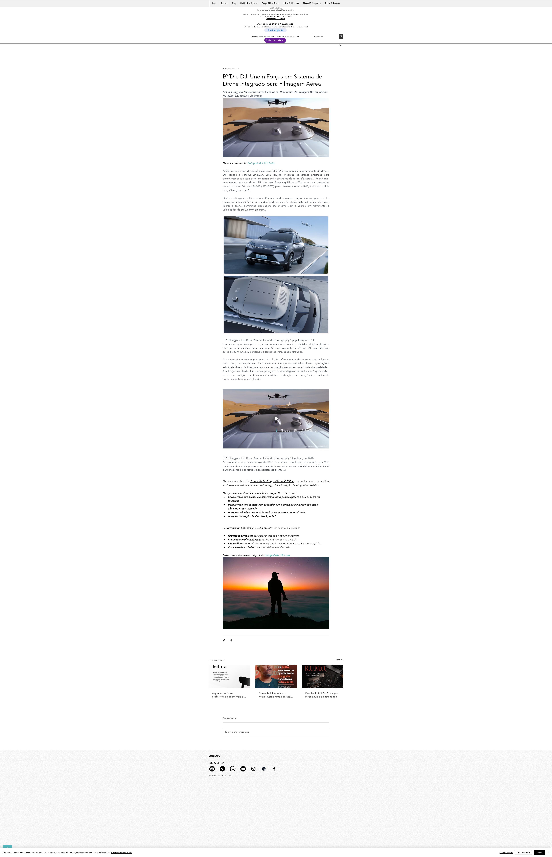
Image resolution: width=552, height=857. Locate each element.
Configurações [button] (506, 852)
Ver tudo (340, 659)
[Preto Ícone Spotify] (264, 769)
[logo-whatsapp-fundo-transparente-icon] (232, 769)
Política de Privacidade (121, 852)
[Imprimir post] (231, 640)
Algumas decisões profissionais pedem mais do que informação (228, 695)
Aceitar (539, 852)
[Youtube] (243, 769)
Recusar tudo (524, 852)
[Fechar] (548, 852)
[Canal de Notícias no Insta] (212, 769)
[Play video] (276, 418)
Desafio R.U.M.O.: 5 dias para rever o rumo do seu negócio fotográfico (322, 695)
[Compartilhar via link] (224, 640)
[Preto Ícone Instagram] (253, 769)
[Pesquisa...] (341, 36)
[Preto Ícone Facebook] (274, 769)
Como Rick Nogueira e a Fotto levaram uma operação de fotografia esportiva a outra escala (275, 695)
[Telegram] (222, 769)
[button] (340, 45)
